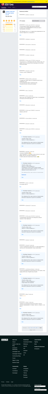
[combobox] (39, 7)
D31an (27, 182)
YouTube (25, 370)
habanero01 (28, 205)
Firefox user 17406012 (30, 110)
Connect (14, 368)
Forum (13, 358)
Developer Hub (16, 351)
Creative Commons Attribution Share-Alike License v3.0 (12, 386)
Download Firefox (27, 341)
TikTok (25, 373)
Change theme (37, 388)
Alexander (28, 104)
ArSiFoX (27, 14)
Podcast (25, 377)
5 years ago (31, 14)
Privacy (2, 381)
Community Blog (16, 356)
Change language (37, 384)
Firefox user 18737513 (30, 24)
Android (25, 350)
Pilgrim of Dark (28, 78)
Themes (9, 7)
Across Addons (29, 118)
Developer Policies (16, 353)
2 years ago (37, 24)
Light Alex (9, 16)
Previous (25, 327)
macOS (25, 346)
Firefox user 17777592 (30, 60)
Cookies (7, 381)
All (24, 355)
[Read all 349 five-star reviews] (9, 24)
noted (12, 384)
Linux (24, 352)
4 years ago (37, 60)
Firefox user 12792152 (30, 128)
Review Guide (15, 362)
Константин (28, 44)
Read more (24, 174)
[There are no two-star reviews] (9, 29)
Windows (25, 344)
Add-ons (14, 339)
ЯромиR (27, 151)
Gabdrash (28, 39)
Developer (14, 373)
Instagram (25, 368)
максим (27, 239)
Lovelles (27, 55)
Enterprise (36, 348)
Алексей (27, 70)
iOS (24, 348)
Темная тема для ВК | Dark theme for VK (10, 13)
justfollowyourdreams (30, 269)
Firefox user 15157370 (30, 216)
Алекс (27, 302)
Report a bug (15, 360)
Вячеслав (28, 210)
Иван (27, 294)
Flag (20, 35)
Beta (35, 344)
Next (41, 327)
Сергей (27, 245)
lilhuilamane (28, 49)
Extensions (3, 7)
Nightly (36, 341)
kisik (27, 90)
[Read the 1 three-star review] (9, 27)
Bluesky (25, 375)
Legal (12, 381)
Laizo (27, 95)
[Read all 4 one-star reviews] (9, 30)
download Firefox (31, 1)
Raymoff (27, 123)
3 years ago (33, 44)
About (13, 341)
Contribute (15, 370)
